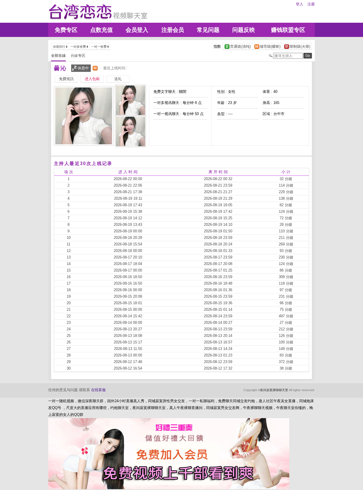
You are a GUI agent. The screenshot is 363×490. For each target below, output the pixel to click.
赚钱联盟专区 (288, 30)
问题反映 (243, 30)
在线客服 (98, 390)
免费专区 (66, 30)
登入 (299, 4)
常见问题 (208, 30)
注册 (311, 4)
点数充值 (101, 30)
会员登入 (137, 30)
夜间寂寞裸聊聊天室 (274, 390)
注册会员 (172, 30)
